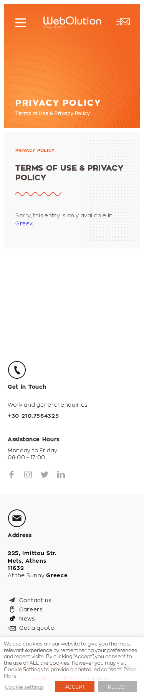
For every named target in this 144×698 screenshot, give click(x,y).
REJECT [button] (117, 687)
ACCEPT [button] (75, 687)
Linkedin (61, 474)
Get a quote (37, 627)
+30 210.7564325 (33, 416)
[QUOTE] (122, 21)
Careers (31, 609)
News (27, 618)
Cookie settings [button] (24, 687)
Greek (24, 223)
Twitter (44, 474)
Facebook (11, 474)
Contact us (35, 600)
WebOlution (72, 23)
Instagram (28, 474)
